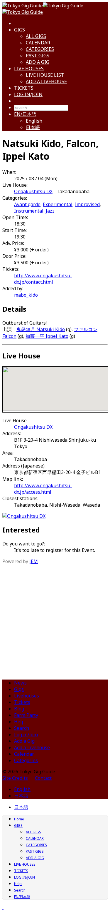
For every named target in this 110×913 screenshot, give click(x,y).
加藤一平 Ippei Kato (47, 336)
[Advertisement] (55, 620)
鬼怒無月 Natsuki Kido (40, 329)
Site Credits (15, 778)
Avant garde (27, 204)
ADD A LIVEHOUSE (46, 81)
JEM (33, 561)
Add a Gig (24, 741)
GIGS (19, 29)
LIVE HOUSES (29, 68)
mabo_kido (26, 295)
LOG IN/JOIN (28, 94)
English (34, 121)
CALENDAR (38, 42)
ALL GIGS (36, 36)
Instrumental (28, 211)
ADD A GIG (37, 62)
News (20, 683)
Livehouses (26, 695)
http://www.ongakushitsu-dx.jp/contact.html (43, 278)
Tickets (22, 702)
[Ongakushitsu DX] (23, 516)
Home (19, 819)
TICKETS (23, 88)
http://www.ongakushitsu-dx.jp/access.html (43, 488)
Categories (26, 760)
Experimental (57, 204)
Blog (19, 708)
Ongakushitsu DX (33, 191)
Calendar (24, 754)
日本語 (33, 127)
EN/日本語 (25, 114)
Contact (43, 778)
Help (19, 721)
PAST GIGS (37, 55)
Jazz (50, 211)
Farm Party (26, 715)
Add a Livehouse (32, 747)
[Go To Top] (3, 907)
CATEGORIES (40, 49)
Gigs (19, 689)
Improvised (87, 204)
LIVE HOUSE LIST (45, 75)
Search (21, 728)
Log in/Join (26, 734)
